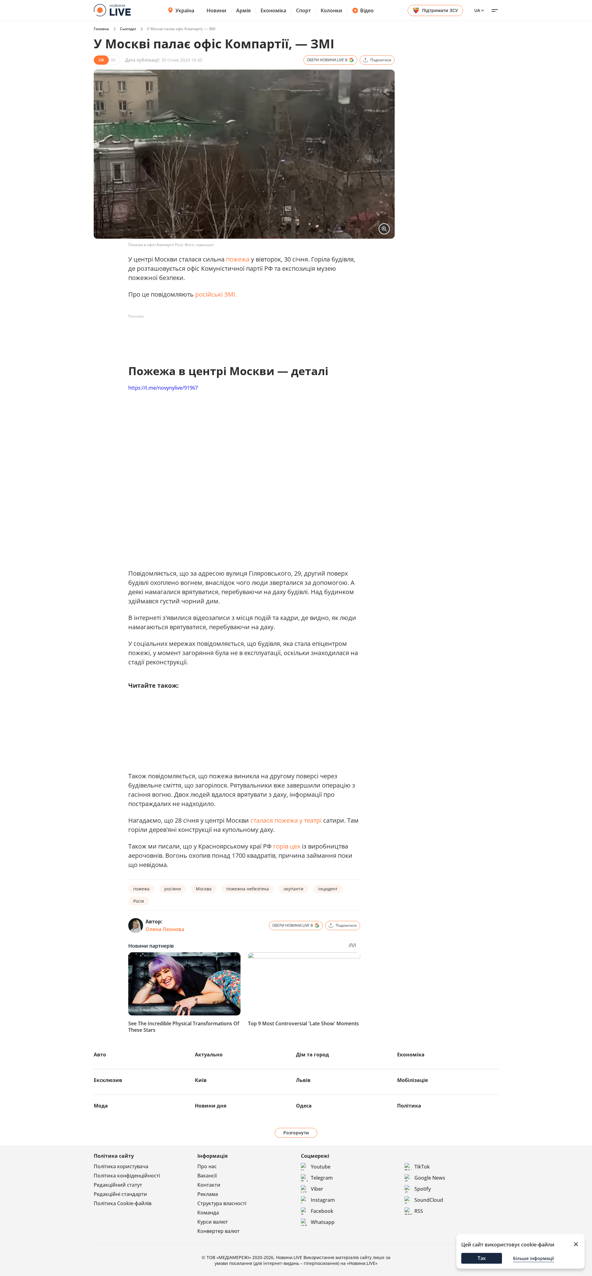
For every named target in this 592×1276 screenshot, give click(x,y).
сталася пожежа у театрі (286, 820)
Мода (101, 1105)
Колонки (331, 10)
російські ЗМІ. (216, 294)
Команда (208, 1212)
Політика (409, 1105)
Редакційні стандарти (120, 1194)
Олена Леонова (165, 929)
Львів (303, 1080)
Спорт (303, 10)
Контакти (208, 1184)
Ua (477, 10)
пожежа (237, 259)
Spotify (422, 1188)
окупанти (293, 889)
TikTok (422, 1166)
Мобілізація (412, 1080)
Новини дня (210, 1105)
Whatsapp (323, 1222)
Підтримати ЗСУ (440, 10)
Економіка (273, 10)
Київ (201, 1080)
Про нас (207, 1166)
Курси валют (212, 1221)
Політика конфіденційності (127, 1175)
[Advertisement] (240, 335)
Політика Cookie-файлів (122, 1203)
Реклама (207, 1194)
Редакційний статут (118, 1184)
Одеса (304, 1105)
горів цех (286, 846)
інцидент (328, 889)
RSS (418, 1211)
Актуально (209, 1054)
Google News (429, 1177)
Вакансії (207, 1175)
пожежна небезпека (247, 889)
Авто (100, 1054)
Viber (317, 1188)
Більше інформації (533, 1258)
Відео (367, 10)
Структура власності (221, 1203)
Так (482, 1258)
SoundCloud (428, 1200)
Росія (138, 901)
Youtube (321, 1166)
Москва (204, 889)
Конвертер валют (218, 1231)
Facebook (322, 1211)
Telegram (322, 1177)
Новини (216, 10)
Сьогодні (128, 28)
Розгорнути (296, 1133)
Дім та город (312, 1054)
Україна (184, 10)
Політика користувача (121, 1166)
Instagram (323, 1200)
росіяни (172, 889)
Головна (101, 28)
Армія (243, 10)
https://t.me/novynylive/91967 (163, 387)
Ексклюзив (108, 1080)
